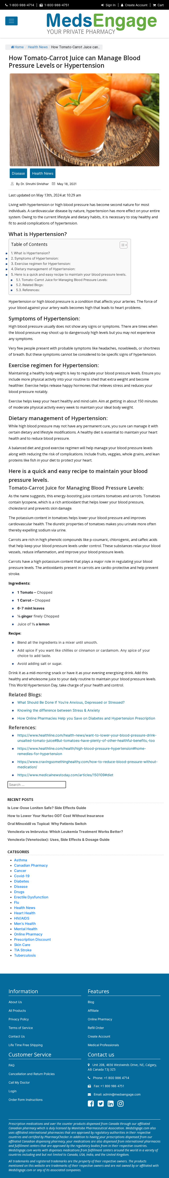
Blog (91, 1002)
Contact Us (17, 1036)
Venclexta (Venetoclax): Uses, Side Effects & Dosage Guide (58, 839)
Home (19, 47)
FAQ (12, 1065)
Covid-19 (21, 876)
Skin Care (22, 944)
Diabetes (21, 881)
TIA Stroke (22, 950)
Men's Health (25, 923)
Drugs (19, 892)
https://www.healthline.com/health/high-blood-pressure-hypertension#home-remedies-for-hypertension (81, 751)
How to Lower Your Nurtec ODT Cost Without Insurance (55, 815)
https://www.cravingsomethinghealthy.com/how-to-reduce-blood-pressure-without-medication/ (87, 764)
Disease (18, 173)
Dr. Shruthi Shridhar (35, 184)
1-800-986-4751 (56, 5)
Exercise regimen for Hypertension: (43, 264)
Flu (16, 902)
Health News (38, 47)
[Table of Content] (123, 245)
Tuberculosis (25, 955)
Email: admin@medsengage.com (117, 1094)
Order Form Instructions (25, 1099)
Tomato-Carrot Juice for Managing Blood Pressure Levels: (65, 280)
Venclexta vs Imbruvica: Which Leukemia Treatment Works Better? (65, 831)
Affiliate (93, 1010)
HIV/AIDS (21, 918)
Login (13, 1091)
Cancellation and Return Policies (32, 1074)
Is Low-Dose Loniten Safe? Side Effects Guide (46, 808)
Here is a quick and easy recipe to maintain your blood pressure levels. (70, 274)
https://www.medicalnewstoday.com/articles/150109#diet (65, 775)
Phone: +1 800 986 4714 (110, 1078)
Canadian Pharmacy (31, 865)
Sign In (111, 5)
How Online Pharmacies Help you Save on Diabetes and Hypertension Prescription (86, 718)
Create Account (136, 5)
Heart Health (24, 913)
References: (31, 290)
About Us (15, 1002)
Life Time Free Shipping (26, 1045)
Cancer (20, 870)
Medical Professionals (103, 1045)
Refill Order (96, 1028)
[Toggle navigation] (11, 21)
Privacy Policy (19, 1019)
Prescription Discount (32, 939)
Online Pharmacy (28, 934)
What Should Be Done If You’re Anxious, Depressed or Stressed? (71, 702)
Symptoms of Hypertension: (37, 258)
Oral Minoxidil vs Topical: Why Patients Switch (46, 823)
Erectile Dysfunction (31, 897)
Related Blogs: (33, 285)
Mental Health (25, 929)
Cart (161, 5)
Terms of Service (21, 1028)
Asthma (20, 860)
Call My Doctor (19, 1082)
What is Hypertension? (32, 253)
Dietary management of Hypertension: (45, 269)
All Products (17, 1010)
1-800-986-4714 (21, 5)
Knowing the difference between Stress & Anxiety (58, 710)
